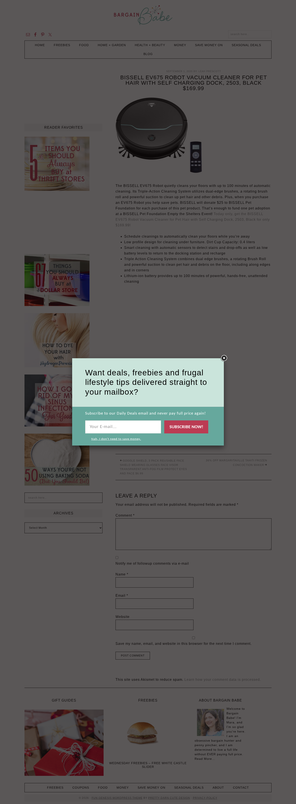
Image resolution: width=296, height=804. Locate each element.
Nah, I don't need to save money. (116, 439)
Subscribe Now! (186, 427)
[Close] (224, 358)
